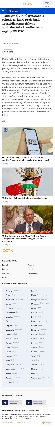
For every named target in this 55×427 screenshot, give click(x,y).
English (5, 265)
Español (31, 265)
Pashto (36, 325)
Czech (11, 321)
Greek (12, 347)
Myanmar (40, 303)
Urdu (35, 373)
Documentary (33, 273)
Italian (11, 373)
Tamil (35, 355)
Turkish (37, 364)
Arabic (11, 295)
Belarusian (15, 299)
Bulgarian (14, 308)
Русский (5, 273)
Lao (34, 290)
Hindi (10, 360)
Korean (12, 381)
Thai (35, 360)
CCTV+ (5, 277)
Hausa (11, 351)
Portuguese (40, 321)
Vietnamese (40, 377)
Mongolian (39, 299)
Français (5, 269)
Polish (36, 316)
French (12, 338)
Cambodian (12, 312)
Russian (38, 334)
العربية (30, 269)
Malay (39, 295)
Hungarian (13, 364)
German (12, 342)
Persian (37, 312)
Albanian (12, 290)
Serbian (37, 338)
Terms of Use (21, 423)
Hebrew (11, 355)
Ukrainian (39, 369)
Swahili (38, 351)
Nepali (36, 308)
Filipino (12, 334)
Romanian (38, 329)
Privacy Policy (7, 423)
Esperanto (14, 329)
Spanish (38, 347)
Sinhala (37, 342)
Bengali (11, 303)
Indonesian (17, 369)
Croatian (13, 316)
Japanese (13, 377)
